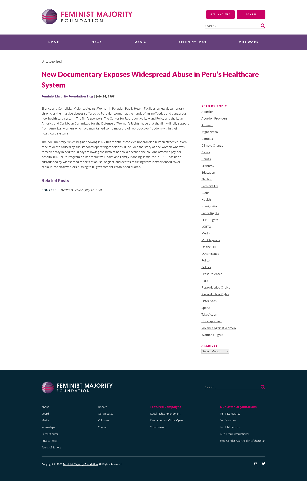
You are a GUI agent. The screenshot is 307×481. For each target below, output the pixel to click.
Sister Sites (209, 301)
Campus (207, 139)
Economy (207, 166)
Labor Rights (210, 213)
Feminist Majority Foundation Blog (67, 96)
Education (208, 172)
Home (53, 42)
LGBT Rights (209, 220)
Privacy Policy (49, 440)
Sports (205, 308)
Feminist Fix (209, 186)
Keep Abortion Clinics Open (166, 420)
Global (205, 193)
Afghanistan (209, 132)
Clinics (205, 152)
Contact (102, 427)
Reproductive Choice (215, 287)
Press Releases (211, 274)
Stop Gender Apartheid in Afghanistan (242, 440)
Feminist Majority (230, 413)
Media (140, 42)
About (45, 407)
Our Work (249, 42)
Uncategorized (211, 321)
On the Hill (208, 247)
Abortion (207, 112)
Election (206, 179)
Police (205, 260)
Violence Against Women (218, 328)
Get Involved (221, 14)
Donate (251, 14)
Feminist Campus (230, 427)
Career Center (50, 434)
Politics (206, 267)
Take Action (209, 314)
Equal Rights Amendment (165, 413)
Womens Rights (212, 335)
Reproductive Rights (215, 294)
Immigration (210, 206)
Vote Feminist (158, 427)
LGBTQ (206, 226)
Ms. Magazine (210, 240)
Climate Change (212, 145)
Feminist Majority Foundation (80, 464)
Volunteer (104, 420)
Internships (48, 427)
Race (204, 281)
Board (45, 413)
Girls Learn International (234, 434)
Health (206, 199)
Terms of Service (51, 447)
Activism (207, 125)
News (97, 42)
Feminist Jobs (192, 42)
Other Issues (210, 254)
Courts (206, 159)
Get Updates (105, 413)
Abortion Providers (214, 118)
